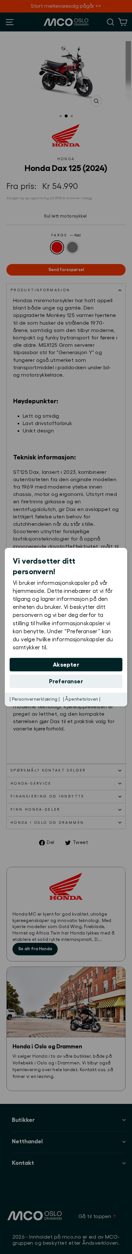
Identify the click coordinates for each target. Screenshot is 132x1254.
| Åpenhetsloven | (82, 699)
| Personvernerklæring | (35, 699)
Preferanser (66, 681)
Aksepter (66, 665)
